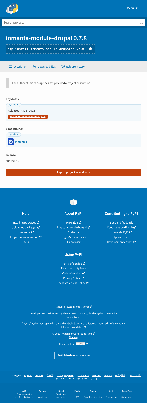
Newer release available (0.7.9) (28, 116)
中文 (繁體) (135, 375)
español (28, 375)
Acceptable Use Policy (72, 283)
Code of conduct (72, 273)
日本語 (50, 375)
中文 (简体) (120, 375)
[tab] (18, 66)
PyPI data (13, 104)
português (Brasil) (65, 375)
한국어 (93, 378)
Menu (130, 8)
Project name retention (24, 237)
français (39, 375)
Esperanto (82, 378)
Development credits (119, 242)
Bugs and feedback (121, 223)
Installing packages (24, 223)
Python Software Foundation (76, 333)
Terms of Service (72, 263)
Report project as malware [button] (73, 172)
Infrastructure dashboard (72, 227)
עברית (71, 378)
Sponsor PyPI (121, 237)
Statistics (73, 232)
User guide (24, 232)
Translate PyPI (120, 232)
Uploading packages (24, 227)
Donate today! (73, 317)
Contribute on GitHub (120, 227)
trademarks (103, 323)
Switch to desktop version (73, 355)
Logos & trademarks (73, 237)
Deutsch (108, 375)
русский (60, 378)
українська (83, 375)
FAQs (26, 242)
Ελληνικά (96, 375)
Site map (73, 337)
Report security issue (73, 268)
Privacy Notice (72, 278)
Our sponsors (73, 242)
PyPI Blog (72, 223)
